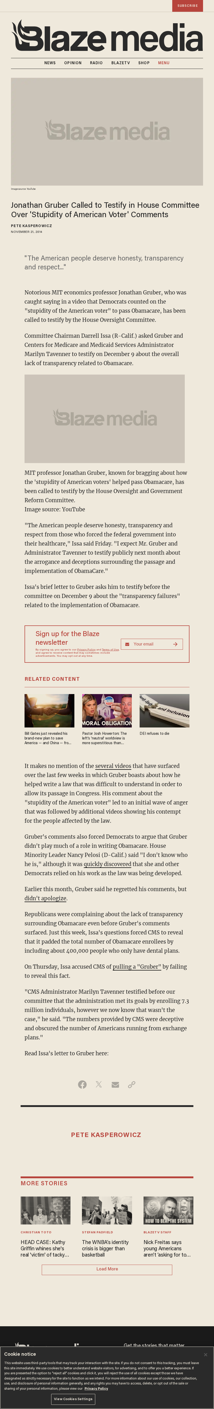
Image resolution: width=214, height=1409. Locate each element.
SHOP (144, 63)
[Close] (205, 1354)
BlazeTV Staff (157, 1232)
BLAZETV (120, 63)
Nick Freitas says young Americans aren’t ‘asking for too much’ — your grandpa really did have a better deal (168, 1249)
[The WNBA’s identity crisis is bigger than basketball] (107, 1209)
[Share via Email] (115, 1084)
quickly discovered (107, 864)
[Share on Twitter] (98, 1084)
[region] (107, 1377)
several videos (113, 766)
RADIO (96, 63)
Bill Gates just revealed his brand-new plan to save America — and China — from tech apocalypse (48, 739)
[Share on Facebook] (82, 1084)
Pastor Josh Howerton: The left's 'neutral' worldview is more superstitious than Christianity (104, 739)
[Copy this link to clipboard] (131, 1084)
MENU (164, 63)
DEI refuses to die (154, 734)
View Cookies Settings (73, 1399)
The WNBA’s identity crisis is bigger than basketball (105, 1249)
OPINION (73, 63)
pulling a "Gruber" (137, 966)
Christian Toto (36, 1232)
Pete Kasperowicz (31, 226)
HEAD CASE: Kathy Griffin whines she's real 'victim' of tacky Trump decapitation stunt (43, 1249)
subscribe (187, 6)
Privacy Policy (86, 650)
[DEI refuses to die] (164, 710)
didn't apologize (45, 898)
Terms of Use (110, 650)
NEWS (50, 63)
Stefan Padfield (97, 1232)
